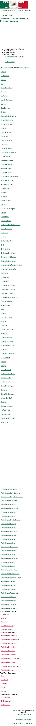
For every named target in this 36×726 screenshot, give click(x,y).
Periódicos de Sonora (8, 585)
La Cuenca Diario (6, 317)
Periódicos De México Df (9, 635)
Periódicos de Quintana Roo (10, 574)
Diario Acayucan (6, 140)
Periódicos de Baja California (10, 493)
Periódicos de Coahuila (8, 512)
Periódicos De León (7, 670)
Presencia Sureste (7, 160)
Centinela (4, 402)
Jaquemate (4, 422)
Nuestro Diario (5, 305)
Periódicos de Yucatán (8, 604)
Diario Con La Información (9, 176)
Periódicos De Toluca (8, 651)
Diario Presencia (6, 229)
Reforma (4, 622)
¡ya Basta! (4, 333)
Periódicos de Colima (8, 516)
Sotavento (4, 136)
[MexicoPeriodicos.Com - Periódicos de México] (18, 1)
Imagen (3, 80)
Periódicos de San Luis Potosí (11, 577)
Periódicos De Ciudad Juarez (10, 666)
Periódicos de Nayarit (8, 554)
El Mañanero (5, 281)
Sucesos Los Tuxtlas (7, 418)
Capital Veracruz (6, 337)
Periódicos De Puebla (8, 647)
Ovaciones (4, 680)
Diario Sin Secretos (7, 394)
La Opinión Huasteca (8, 382)
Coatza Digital (5, 188)
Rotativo (3, 362)
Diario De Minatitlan (7, 172)
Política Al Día (5, 410)
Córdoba (28, 10)
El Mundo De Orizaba (8, 285)
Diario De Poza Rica (7, 293)
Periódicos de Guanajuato (9, 531)
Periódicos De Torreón (8, 655)
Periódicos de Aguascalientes (10, 489)
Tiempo (3, 366)
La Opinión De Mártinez (8, 152)
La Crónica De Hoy (7, 626)
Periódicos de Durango (8, 524)
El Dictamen (5, 76)
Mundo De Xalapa (7, 100)
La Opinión (4, 233)
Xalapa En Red (6, 414)
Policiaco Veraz (6, 221)
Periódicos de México (8, 10)
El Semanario (5, 705)
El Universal (5, 614)
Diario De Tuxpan (6, 164)
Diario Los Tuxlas (6, 301)
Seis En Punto (5, 108)
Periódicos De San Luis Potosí (11, 658)
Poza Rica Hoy (6, 132)
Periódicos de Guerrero (8, 535)
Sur (2, 84)
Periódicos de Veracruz (8, 601)
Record (3, 691)
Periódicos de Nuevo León (9, 558)
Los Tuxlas (4, 144)
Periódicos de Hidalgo (8, 539)
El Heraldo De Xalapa (8, 345)
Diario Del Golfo (6, 370)
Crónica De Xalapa (7, 341)
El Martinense (5, 156)
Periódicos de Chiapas (8, 504)
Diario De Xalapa (6, 88)
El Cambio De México (8, 374)
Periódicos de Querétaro (9, 570)
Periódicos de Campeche (9, 501)
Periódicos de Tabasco (8, 589)
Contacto (29, 723)
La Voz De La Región (8, 209)
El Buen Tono (5, 249)
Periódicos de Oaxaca (8, 562)
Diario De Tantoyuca (7, 386)
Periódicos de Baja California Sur (12, 497)
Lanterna (4, 237)
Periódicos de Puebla (8, 566)
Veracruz (20, 10)
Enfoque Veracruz (7, 406)
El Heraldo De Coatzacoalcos (10, 225)
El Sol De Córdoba (7, 15)
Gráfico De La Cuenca (8, 261)
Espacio (3, 205)
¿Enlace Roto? (9, 62)
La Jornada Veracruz (7, 354)
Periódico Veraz (6, 168)
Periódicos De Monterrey (9, 643)
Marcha (3, 104)
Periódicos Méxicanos (23, 720)
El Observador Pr (6, 184)
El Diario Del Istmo (7, 120)
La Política (4, 96)
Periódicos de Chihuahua (9, 508)
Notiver (3, 72)
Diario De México (6, 629)
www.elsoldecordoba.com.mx (14, 56)
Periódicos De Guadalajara (10, 639)
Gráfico (3, 112)
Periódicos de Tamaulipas (9, 593)
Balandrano (5, 217)
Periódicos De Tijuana (8, 662)
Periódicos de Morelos (8, 551)
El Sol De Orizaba (7, 180)
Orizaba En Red (6, 378)
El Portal (4, 350)
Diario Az (4, 92)
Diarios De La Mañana (8, 116)
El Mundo (4, 196)
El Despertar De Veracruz (9, 297)
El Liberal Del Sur (7, 124)
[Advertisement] (18, 35)
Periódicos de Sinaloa (8, 581)
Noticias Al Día (6, 200)
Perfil (2, 309)
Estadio (3, 687)
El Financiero (5, 697)
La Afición (4, 683)
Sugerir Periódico (17, 723)
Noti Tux (3, 213)
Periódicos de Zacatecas (9, 608)
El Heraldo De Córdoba (8, 253)
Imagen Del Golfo (6, 398)
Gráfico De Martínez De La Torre (11, 265)
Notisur (3, 192)
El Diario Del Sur (6, 241)
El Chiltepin (5, 277)
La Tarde (4, 325)
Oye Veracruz (5, 358)
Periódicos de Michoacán (9, 547)
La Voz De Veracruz (7, 329)
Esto (2, 676)
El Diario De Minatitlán (8, 269)
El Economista (5, 701)
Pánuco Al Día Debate (8, 289)
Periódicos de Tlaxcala (8, 597)
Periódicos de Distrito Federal (10, 520)
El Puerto (4, 321)
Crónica (3, 313)
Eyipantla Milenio (6, 148)
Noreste (3, 128)
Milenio (3, 618)
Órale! (3, 245)
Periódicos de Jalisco (8, 543)
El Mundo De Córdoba (8, 257)
